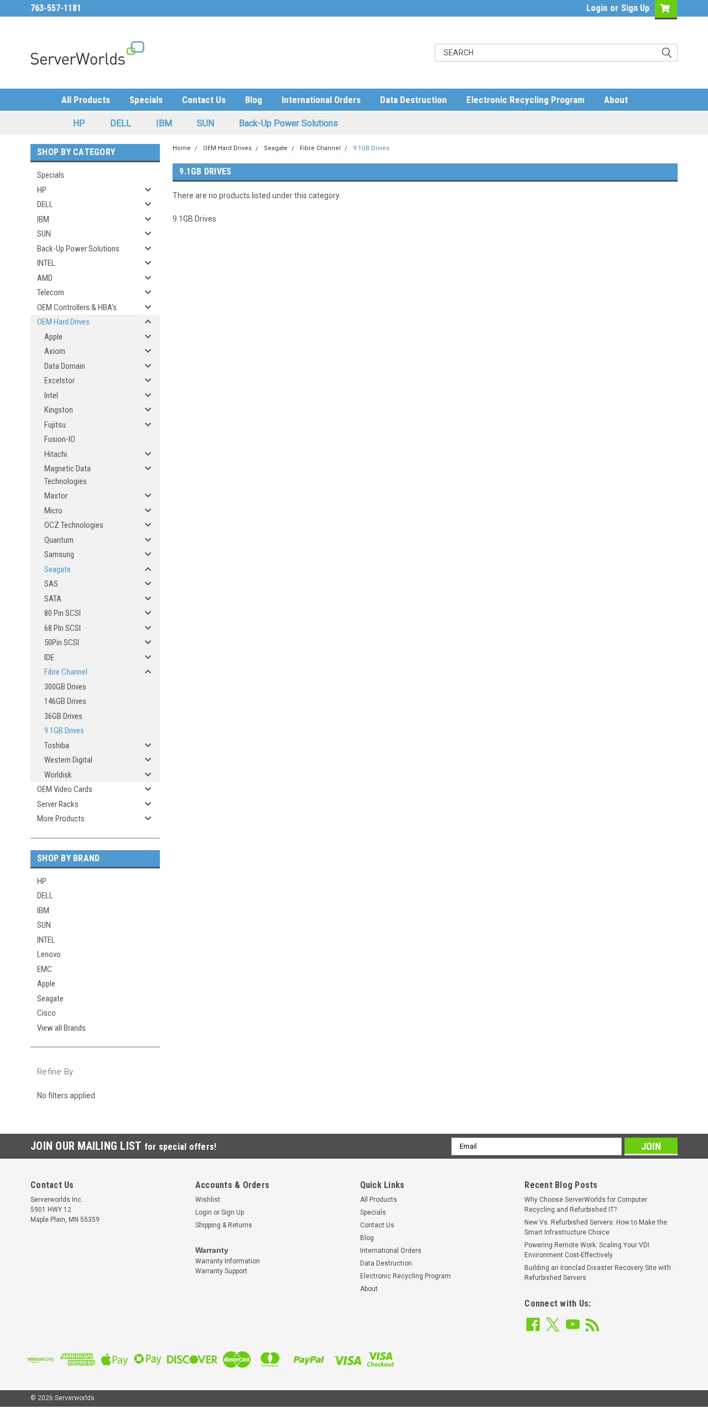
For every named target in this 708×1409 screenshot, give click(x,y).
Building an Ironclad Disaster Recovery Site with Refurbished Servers (597, 1273)
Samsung (59, 554)
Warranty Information (227, 1261)
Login (596, 8)
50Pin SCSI (61, 642)
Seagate (57, 569)
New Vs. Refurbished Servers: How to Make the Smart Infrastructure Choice (595, 1227)
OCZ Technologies (73, 525)
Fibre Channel (65, 672)
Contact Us (204, 99)
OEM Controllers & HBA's (77, 307)
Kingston (58, 410)
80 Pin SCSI (62, 613)
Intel (51, 395)
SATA (52, 599)
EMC (44, 969)
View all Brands (61, 1028)
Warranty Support (221, 1271)
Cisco (46, 1013)
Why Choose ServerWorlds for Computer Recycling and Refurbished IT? (585, 1204)
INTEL (46, 263)
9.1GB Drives (64, 731)
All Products (85, 99)
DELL (120, 123)
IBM (164, 123)
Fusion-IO (59, 439)
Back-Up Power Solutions (288, 123)
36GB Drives (63, 716)
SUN (205, 123)
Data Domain (64, 366)
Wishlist (207, 1200)
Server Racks (58, 804)
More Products (61, 819)
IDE (49, 657)
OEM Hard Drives (63, 322)
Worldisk (58, 775)
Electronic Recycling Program (525, 99)
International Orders (321, 99)
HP (79, 123)
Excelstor (59, 380)
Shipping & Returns (223, 1225)
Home (182, 148)
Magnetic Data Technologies (67, 475)
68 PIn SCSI (62, 628)
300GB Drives (65, 687)
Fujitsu (55, 425)
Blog (253, 99)
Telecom (50, 292)
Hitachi (55, 454)
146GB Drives (65, 701)
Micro (53, 511)
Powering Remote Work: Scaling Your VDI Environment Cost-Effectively (586, 1250)
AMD (45, 278)
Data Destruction (413, 99)
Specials (146, 99)
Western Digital (68, 760)
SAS (51, 584)
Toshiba (56, 745)
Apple (53, 337)
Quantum (59, 540)
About (616, 99)
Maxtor (55, 496)
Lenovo (49, 954)
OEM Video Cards (64, 789)
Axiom (54, 351)
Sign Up (635, 8)
